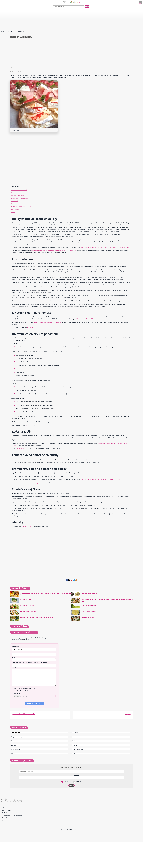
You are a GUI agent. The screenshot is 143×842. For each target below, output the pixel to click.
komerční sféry (30, 425)
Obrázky (13, 212)
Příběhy (74, 745)
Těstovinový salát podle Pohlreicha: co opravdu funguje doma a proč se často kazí (107, 600)
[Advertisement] (44, 19)
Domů (2, 31)
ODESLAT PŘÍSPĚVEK (34, 703)
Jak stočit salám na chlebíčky (18, 195)
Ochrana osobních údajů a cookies (12, 815)
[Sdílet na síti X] (69, 580)
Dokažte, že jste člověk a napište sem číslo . (29, 662)
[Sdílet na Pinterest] (71, 580)
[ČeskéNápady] (71, 4)
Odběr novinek (6, 810)
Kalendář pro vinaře (78, 737)
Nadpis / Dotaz (16, 646)
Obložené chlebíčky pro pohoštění (19, 198)
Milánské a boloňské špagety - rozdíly (23, 714)
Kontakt (74, 753)
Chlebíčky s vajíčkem (16, 209)
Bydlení (13, 741)
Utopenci (128, 714)
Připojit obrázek (17, 693)
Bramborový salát (32, 327)
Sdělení (14, 667)
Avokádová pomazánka (89, 593)
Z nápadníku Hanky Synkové (19, 737)
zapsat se (66, 781)
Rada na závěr (14, 201)
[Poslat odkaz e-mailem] (74, 580)
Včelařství (13, 753)
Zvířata (74, 741)
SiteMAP (4, 818)
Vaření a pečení (9, 31)
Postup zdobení (15, 192)
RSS (3, 820)
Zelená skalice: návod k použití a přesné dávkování (37, 617)
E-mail (13, 657)
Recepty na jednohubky (37, 483)
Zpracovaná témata (77, 749)
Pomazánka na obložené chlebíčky (19, 203)
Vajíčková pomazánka (89, 611)
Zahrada (13, 745)
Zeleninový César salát (22, 448)
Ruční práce (75, 732)
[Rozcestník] (140, 2)
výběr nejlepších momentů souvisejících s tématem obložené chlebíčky (100, 479)
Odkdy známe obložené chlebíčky (19, 190)
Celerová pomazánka (89, 605)
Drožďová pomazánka (89, 617)
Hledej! (87, 6)
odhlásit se (78, 781)
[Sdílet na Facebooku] (67, 580)
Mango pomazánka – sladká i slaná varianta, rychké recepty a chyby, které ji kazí (53, 250)
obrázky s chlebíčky (27, 526)
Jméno (14, 652)
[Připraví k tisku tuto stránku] (76, 580)
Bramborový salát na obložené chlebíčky (21, 206)
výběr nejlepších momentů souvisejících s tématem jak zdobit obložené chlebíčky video (105, 247)
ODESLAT (71, 785)
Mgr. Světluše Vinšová (25, 67)
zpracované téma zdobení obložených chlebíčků (47, 322)
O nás (3, 807)
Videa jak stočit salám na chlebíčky (85, 319)
